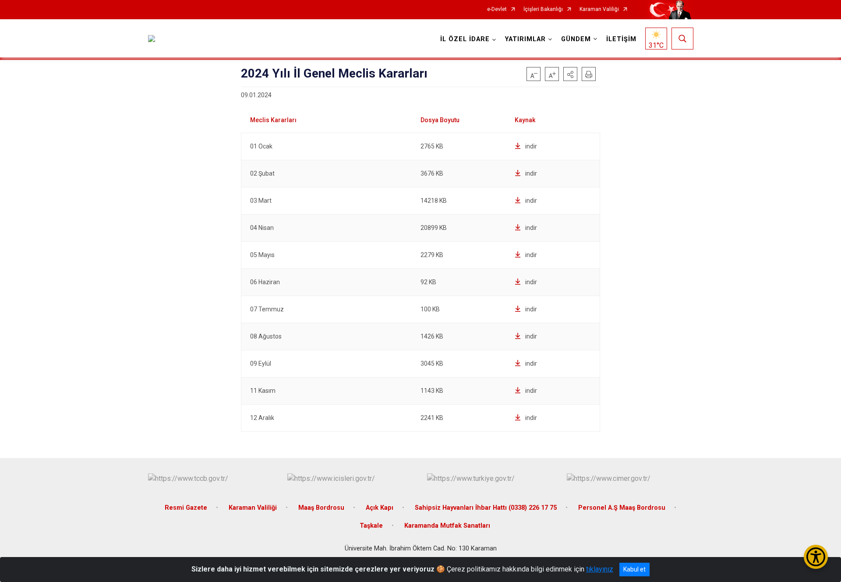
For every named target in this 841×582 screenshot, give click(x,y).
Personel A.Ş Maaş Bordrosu (621, 507)
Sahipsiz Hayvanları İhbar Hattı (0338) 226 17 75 (486, 507)
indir (531, 146)
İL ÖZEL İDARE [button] (465, 39)
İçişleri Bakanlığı (543, 9)
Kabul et (634, 569)
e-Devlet (497, 9)
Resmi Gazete (186, 507)
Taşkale (371, 525)
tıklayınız (599, 569)
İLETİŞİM (621, 39)
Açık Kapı (379, 507)
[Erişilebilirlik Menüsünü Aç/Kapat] (816, 557)
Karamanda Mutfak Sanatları (447, 525)
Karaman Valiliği (599, 9)
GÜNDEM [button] (576, 39)
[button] (570, 74)
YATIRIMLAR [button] (525, 39)
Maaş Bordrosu (321, 507)
